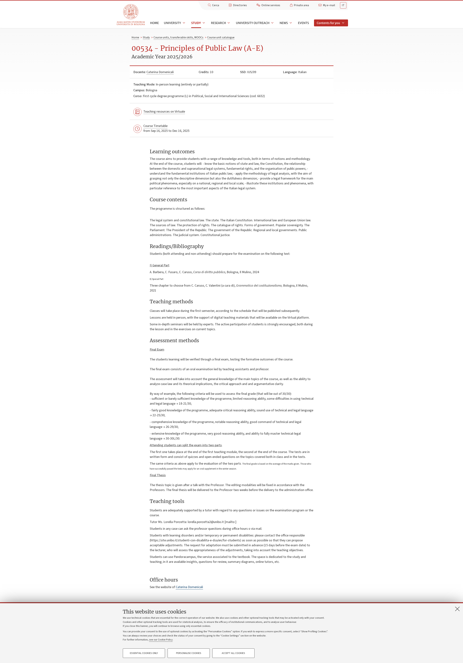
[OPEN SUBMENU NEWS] (290, 23)
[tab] (343, 5)
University (172, 23)
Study (196, 23)
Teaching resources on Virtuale (164, 111)
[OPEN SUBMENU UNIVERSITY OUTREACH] (272, 23)
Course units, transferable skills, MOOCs (178, 37)
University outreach (252, 23)
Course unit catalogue (221, 37)
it (343, 5)
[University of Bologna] (131, 14)
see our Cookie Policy (161, 640)
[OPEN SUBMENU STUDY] (203, 23)
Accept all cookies (233, 653)
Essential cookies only (144, 653)
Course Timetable (155, 126)
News (284, 23)
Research (218, 23)
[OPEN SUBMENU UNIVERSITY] (183, 23)
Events (303, 23)
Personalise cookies (188, 653)
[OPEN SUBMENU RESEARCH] (228, 23)
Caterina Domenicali (160, 72)
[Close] (457, 609)
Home (154, 23)
